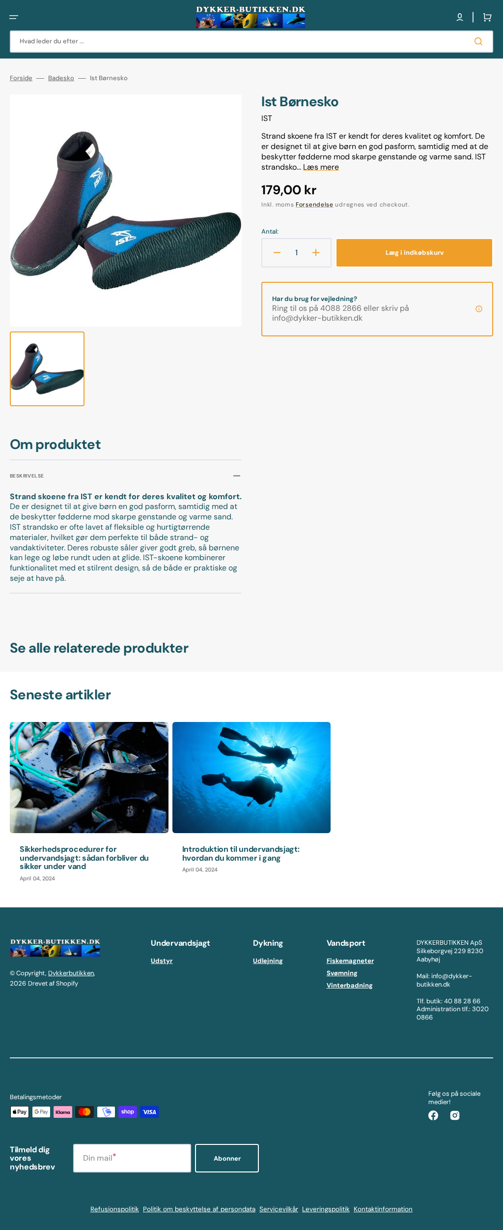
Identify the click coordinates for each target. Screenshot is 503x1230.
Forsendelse (315, 205)
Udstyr (161, 961)
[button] (14, 17)
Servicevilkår (278, 1209)
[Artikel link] (89, 807)
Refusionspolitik (114, 1209)
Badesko (61, 78)
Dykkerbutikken (71, 973)
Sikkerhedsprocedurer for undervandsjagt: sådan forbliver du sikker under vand (84, 857)
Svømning (342, 973)
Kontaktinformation (383, 1209)
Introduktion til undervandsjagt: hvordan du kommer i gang (241, 853)
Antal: (270, 232)
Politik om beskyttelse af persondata (199, 1209)
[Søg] (480, 41)
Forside (21, 78)
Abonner (227, 1158)
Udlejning (268, 961)
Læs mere (321, 167)
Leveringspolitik (326, 1209)
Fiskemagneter (350, 961)
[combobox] (251, 41)
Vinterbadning (350, 985)
